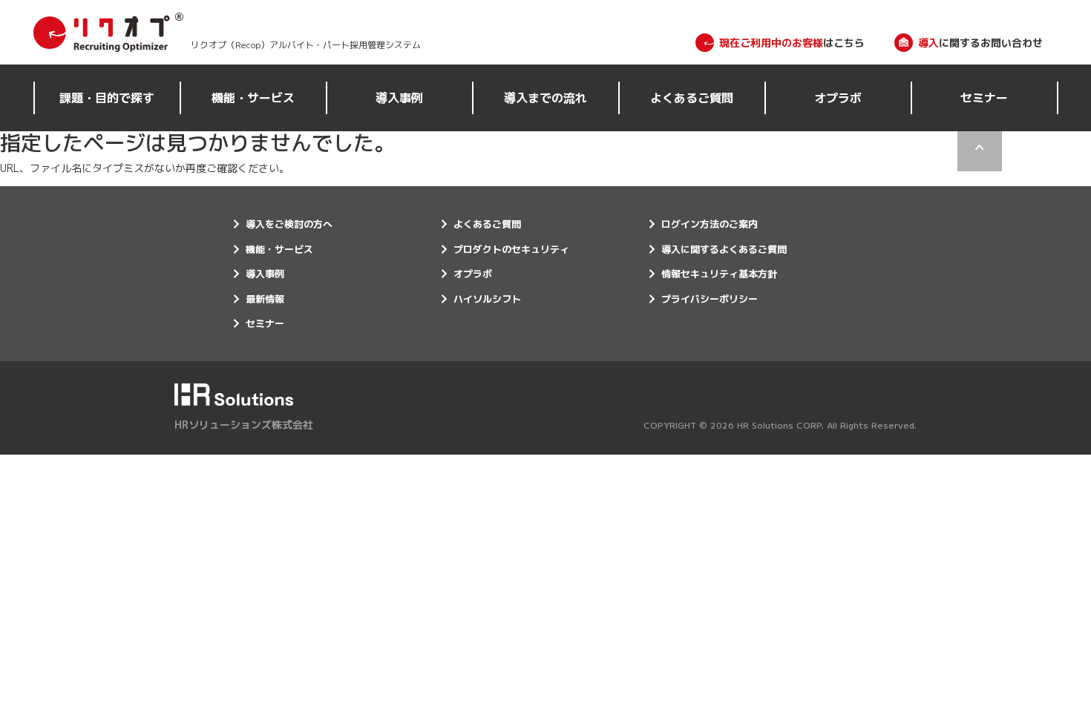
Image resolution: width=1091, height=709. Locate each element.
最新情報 (265, 299)
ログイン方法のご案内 (709, 224)
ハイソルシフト (487, 299)
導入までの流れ (545, 98)
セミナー (984, 98)
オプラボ (838, 98)
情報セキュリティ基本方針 (719, 273)
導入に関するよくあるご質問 (724, 249)
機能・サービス (253, 98)
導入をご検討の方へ (289, 224)
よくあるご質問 (691, 98)
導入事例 (399, 98)
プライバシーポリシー (709, 299)
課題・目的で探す (106, 98)
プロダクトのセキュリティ (511, 249)
